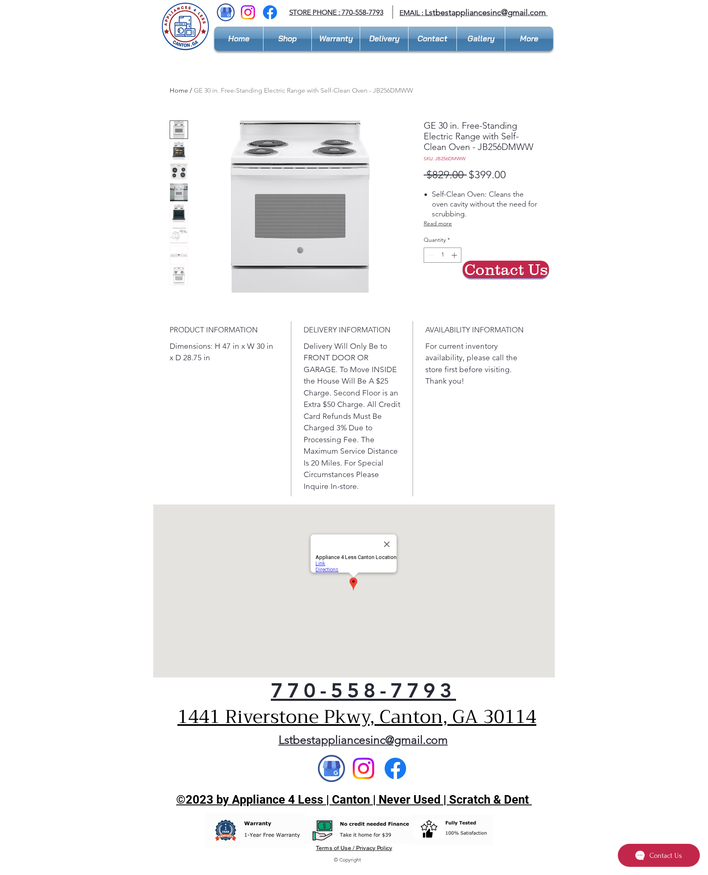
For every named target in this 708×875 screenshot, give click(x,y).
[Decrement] (430, 255)
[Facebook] (270, 12)
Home (179, 90)
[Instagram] (247, 12)
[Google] (331, 768)
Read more (438, 223)
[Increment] (455, 255)
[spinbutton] (442, 255)
